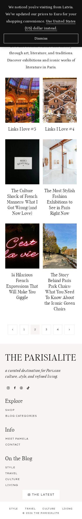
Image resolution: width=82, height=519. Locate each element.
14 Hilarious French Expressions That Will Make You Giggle (22, 286)
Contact (12, 444)
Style (10, 467)
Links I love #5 (22, 129)
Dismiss (40, 38)
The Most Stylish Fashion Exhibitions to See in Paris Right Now (59, 202)
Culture (12, 479)
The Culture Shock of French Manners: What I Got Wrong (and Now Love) (22, 202)
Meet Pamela (16, 438)
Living (11, 485)
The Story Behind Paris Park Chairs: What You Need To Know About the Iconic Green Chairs (60, 292)
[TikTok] (28, 388)
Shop (10, 410)
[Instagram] (8, 388)
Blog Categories (21, 415)
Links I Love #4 (59, 129)
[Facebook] (14, 388)
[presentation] (22, 100)
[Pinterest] (21, 388)
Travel (11, 473)
